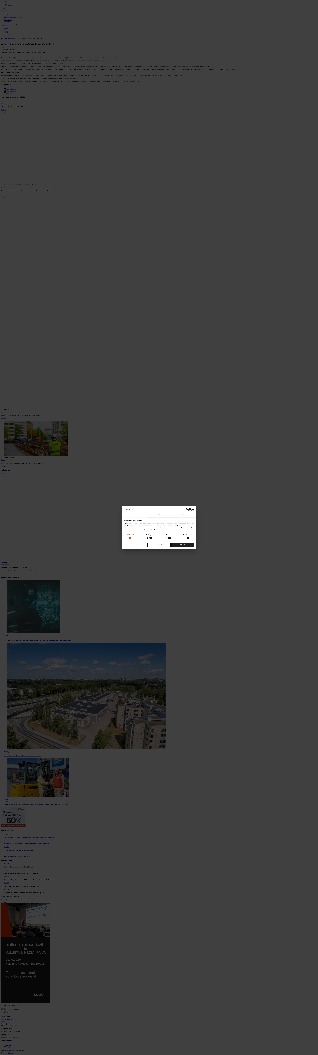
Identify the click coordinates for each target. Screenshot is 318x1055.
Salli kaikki (183, 544)
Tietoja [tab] (184, 515)
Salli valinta (159, 544)
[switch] (149, 538)
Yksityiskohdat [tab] (159, 515)
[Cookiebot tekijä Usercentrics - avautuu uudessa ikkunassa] (187, 509)
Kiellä (135, 544)
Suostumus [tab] (134, 515)
